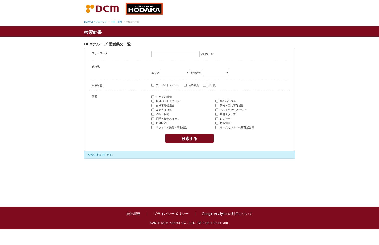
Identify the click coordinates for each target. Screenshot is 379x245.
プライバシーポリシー (171, 214)
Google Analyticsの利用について (227, 214)
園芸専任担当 (163, 109)
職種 (94, 96)
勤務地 (96, 66)
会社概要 (133, 214)
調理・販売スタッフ (167, 118)
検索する (189, 138)
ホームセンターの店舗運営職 (236, 127)
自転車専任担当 (164, 105)
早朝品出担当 (227, 101)
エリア (155, 72)
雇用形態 (97, 85)
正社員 (211, 85)
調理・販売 (162, 114)
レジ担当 (225, 118)
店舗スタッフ (227, 114)
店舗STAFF (162, 123)
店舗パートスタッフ (167, 101)
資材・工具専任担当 (231, 105)
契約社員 (193, 85)
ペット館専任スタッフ (232, 109)
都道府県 (196, 72)
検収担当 (225, 123)
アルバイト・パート (167, 85)
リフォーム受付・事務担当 (171, 127)
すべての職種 (163, 96)
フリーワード (99, 53)
